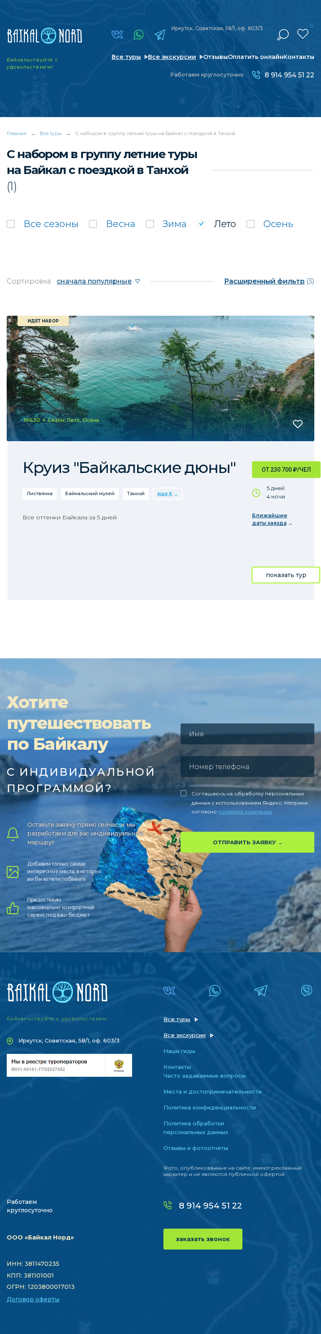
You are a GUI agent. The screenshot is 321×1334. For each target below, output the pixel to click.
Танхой (136, 493)
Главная (16, 133)
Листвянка (40, 493)
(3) (269, 281)
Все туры (126, 57)
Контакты (298, 57)
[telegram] (159, 34)
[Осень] (270, 224)
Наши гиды (179, 1051)
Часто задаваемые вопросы (204, 1075)
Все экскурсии (172, 57)
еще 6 (164, 493)
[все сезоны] (43, 224)
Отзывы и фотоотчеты (195, 1148)
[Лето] (216, 224)
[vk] (117, 34)
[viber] (306, 991)
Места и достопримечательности (212, 1091)
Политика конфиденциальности (209, 1107)
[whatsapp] (138, 35)
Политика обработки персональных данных (195, 1127)
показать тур (286, 575)
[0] (302, 34)
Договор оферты (33, 1299)
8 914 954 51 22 (289, 75)
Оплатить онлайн (255, 57)
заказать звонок (203, 1239)
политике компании (245, 811)
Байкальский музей (90, 493)
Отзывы (215, 57)
